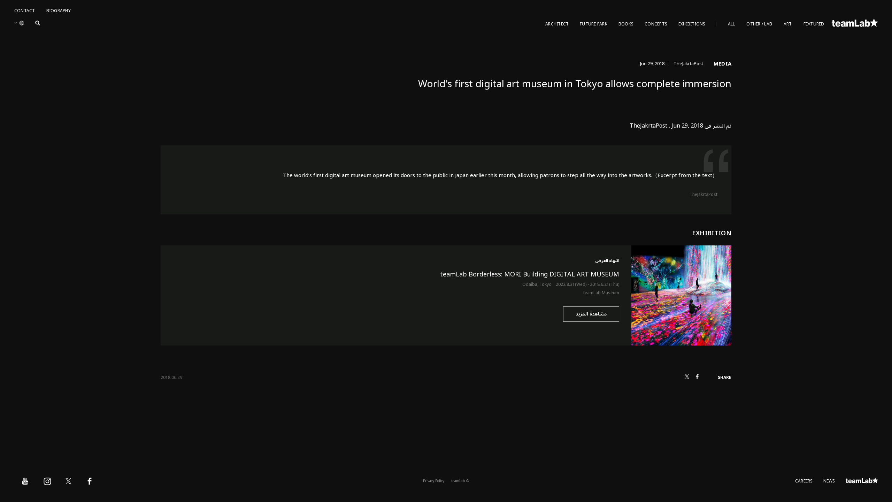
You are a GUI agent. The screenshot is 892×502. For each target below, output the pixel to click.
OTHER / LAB (759, 24)
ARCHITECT (557, 24)
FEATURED (813, 24)
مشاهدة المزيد (591, 314)
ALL (731, 24)
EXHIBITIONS (692, 24)
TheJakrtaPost (703, 194)
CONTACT (24, 11)
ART (788, 24)
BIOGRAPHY (58, 11)
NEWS (829, 481)
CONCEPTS (656, 24)
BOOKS (625, 24)
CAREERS (804, 481)
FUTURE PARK (593, 24)
